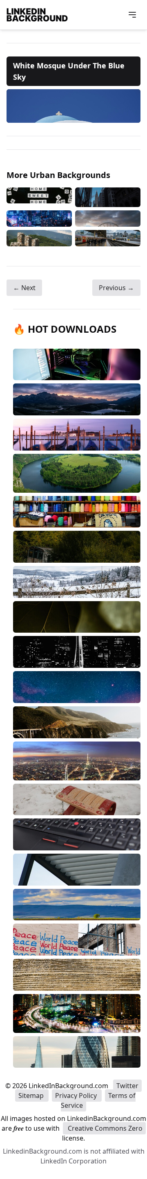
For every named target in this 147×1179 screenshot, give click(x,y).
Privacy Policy (76, 1095)
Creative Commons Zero (104, 1128)
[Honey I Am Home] (39, 197)
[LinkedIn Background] (37, 14)
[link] (73, 106)
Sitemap (31, 1095)
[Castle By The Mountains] (39, 238)
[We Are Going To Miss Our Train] (107, 238)
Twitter (127, 1085)
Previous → (116, 287)
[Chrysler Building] (107, 197)
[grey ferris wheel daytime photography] (107, 218)
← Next (24, 287)
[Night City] (39, 218)
